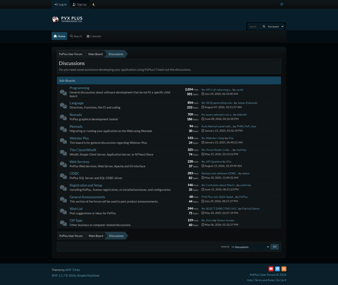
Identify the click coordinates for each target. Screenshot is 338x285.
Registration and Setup (86, 185)
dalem (246, 173)
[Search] (264, 26)
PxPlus (243, 196)
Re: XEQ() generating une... (217, 102)
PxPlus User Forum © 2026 (268, 274)
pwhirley (245, 185)
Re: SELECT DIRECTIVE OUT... (219, 208)
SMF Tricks (72, 269)
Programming (79, 88)
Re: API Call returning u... (216, 89)
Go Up (280, 280)
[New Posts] (63, 93)
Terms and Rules (264, 280)
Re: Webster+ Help (212, 138)
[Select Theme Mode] (93, 4)
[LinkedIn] (277, 268)
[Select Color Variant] (282, 4)
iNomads (76, 126)
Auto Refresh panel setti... (216, 126)
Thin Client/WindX (83, 150)
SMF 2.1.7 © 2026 (64, 275)
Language (77, 103)
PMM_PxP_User (246, 126)
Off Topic (76, 220)
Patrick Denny (251, 208)
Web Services (79, 162)
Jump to (225, 246)
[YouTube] (271, 268)
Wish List (76, 209)
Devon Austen (225, 220)
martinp (241, 149)
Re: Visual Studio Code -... (216, 149)
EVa (231, 138)
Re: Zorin (207, 220)
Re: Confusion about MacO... (218, 185)
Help (250, 280)
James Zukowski (247, 102)
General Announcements (87, 197)
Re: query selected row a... (217, 114)
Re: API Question (211, 161)
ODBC (74, 173)
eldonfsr (242, 114)
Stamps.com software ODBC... (219, 173)
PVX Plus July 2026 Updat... (218, 196)
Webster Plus (79, 138)
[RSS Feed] (283, 268)
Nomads (76, 115)
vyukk (239, 89)
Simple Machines (88, 275)
